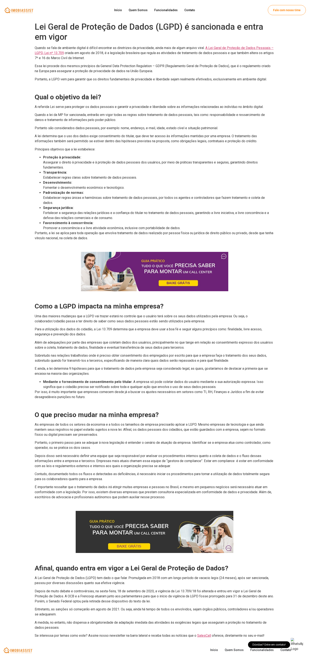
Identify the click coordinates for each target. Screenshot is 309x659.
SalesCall (204, 636)
